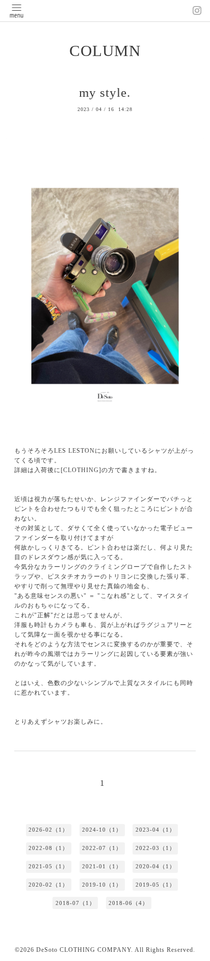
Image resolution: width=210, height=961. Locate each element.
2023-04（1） (155, 830)
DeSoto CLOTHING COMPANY (83, 949)
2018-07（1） (75, 903)
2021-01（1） (102, 866)
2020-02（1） (48, 885)
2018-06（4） (128, 903)
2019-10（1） (102, 885)
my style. (104, 92)
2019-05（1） (155, 885)
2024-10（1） (102, 830)
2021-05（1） (48, 866)
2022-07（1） (102, 848)
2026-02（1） (48, 830)
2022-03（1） (155, 848)
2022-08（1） (48, 848)
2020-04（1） (155, 866)
